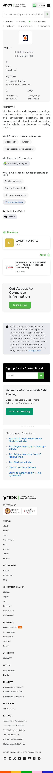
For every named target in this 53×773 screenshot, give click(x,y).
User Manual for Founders (13, 687)
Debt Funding (8, 615)
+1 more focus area (14, 202)
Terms (5, 554)
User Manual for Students (13, 692)
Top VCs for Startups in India (14, 730)
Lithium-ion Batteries (15, 195)
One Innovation (9, 632)
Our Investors (8, 540)
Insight (5, 646)
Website (11, 217)
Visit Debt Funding (19, 411)
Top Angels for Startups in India (15, 721)
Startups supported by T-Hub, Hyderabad (25, 474)
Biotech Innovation (10, 627)
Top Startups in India (20, 462)
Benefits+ (6, 675)
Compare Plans (9, 670)
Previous (12, 232)
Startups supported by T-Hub (14, 744)
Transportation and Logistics (19, 149)
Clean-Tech (10, 142)
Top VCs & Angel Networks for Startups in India (25, 439)
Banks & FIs (45, 26)
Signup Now (20, 305)
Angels (22, 21)
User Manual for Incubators (13, 696)
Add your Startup (9, 709)
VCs (5, 601)
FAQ (5, 545)
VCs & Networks (38, 21)
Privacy (6, 558)
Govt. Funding (8, 611)
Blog (5, 580)
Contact (6, 549)
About (5, 526)
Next (43, 255)
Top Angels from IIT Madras (13, 726)
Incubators (10, 26)
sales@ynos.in (34, 350)
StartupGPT (7, 658)
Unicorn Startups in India (22, 467)
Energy (25, 142)
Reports (6, 571)
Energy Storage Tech (15, 188)
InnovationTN (8, 637)
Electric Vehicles (13, 181)
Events (5, 531)
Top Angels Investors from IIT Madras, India (25, 455)
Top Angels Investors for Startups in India (27, 447)
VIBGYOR (7, 641)
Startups (9, 21)
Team (5, 535)
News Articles (8, 575)
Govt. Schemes (27, 26)
